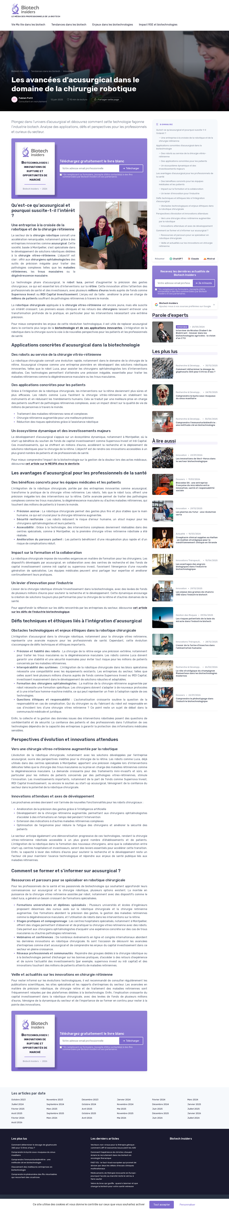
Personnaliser (187, 1204)
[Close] (175, 580)
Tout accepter (161, 1204)
